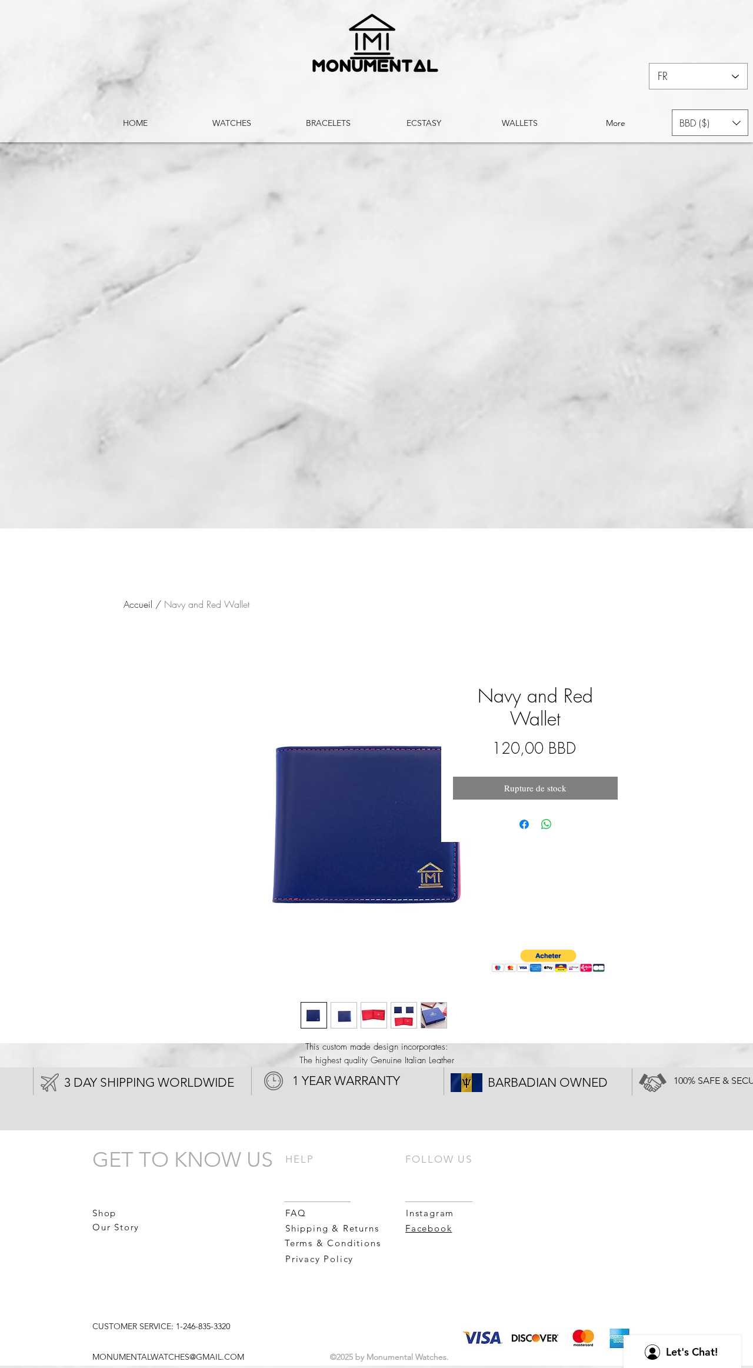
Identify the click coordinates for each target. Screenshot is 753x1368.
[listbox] (710, 122)
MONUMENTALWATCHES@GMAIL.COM (168, 1357)
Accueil (138, 604)
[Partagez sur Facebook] (524, 824)
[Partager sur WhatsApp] (546, 824)
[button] (710, 122)
